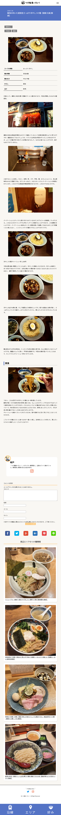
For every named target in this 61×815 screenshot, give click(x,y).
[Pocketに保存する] (44, 535)
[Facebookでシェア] (7, 535)
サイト (6, 515)
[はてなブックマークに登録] (35, 535)
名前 (5, 503)
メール (6, 509)
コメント (6, 489)
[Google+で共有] (26, 535)
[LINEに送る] (53, 535)
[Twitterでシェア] (16, 535)
